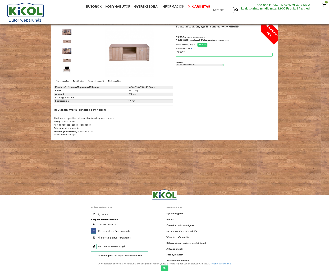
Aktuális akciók (174, 249)
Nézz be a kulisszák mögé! (111, 246)
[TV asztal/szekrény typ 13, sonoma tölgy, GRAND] (67, 32)
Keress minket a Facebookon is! (114, 231)
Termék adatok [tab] (62, 81)
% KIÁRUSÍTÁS (199, 6)
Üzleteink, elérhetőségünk (180, 225)
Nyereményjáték (175, 214)
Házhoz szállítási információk (181, 231)
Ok (164, 268)
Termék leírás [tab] (78, 81)
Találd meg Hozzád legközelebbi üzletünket (120, 256)
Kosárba (202, 45)
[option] (68, 32)
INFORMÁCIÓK (173, 6)
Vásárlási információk (177, 237)
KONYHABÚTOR (117, 6)
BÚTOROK (94, 6)
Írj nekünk (103, 214)
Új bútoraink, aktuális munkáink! (114, 238)
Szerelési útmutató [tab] (96, 81)
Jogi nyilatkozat (174, 255)
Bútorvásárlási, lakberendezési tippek (186, 243)
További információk (220, 264)
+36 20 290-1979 (104, 222)
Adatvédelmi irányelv (177, 261)
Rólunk (170, 219)
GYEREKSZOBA (146, 6)
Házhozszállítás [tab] (114, 81)
